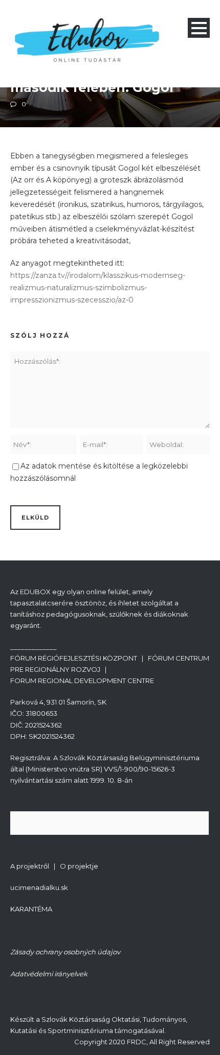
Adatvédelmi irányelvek (48, 974)
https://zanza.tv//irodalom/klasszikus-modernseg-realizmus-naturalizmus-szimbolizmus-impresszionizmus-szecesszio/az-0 (97, 287)
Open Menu (199, 28)
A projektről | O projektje (54, 866)
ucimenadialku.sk (39, 887)
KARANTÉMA (31, 909)
